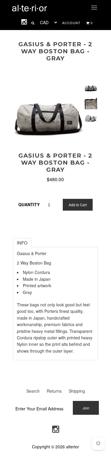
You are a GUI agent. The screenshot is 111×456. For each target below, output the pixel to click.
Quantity (29, 204)
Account (71, 22)
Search (33, 391)
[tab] (22, 242)
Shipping (77, 391)
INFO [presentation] (22, 242)
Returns (54, 391)
